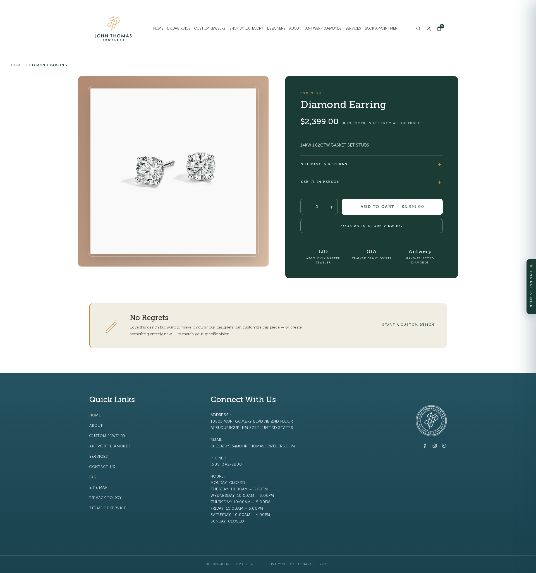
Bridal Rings (178, 28)
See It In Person (320, 182)
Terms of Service (107, 508)
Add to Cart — (392, 207)
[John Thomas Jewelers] (113, 28)
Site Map (98, 488)
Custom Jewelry (210, 28)
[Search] (418, 28)
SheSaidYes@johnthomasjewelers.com (252, 446)
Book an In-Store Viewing (372, 226)
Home (158, 28)
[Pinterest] (444, 446)
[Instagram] (434, 446)
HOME (17, 65)
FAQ (93, 477)
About (295, 28)
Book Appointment (382, 28)
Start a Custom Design (408, 325)
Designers (276, 28)
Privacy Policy (105, 498)
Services (353, 28)
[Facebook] (425, 446)
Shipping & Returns (324, 164)
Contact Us (102, 467)
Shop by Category (246, 28)
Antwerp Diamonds (323, 28)
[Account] (428, 28)
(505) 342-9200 (226, 464)
